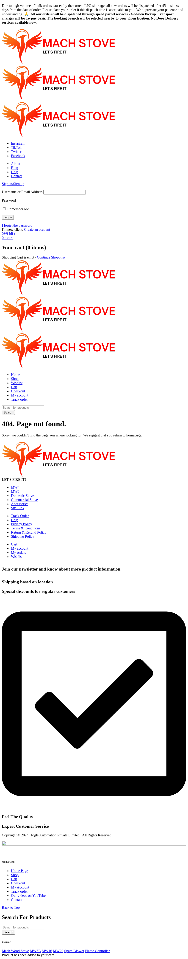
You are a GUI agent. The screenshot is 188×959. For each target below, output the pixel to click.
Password (9, 200)
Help (14, 172)
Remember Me (17, 209)
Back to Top (11, 907)
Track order (19, 399)
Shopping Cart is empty (19, 257)
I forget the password (17, 225)
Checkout (18, 391)
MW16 (47, 951)
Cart (14, 387)
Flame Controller (97, 951)
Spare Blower (74, 951)
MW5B (35, 951)
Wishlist (16, 383)
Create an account (37, 229)
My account (19, 395)
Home (15, 375)
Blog (14, 168)
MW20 (58, 951)
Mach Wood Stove (15, 951)
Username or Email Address (22, 192)
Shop (15, 379)
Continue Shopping (51, 257)
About (15, 164)
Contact (16, 176)
